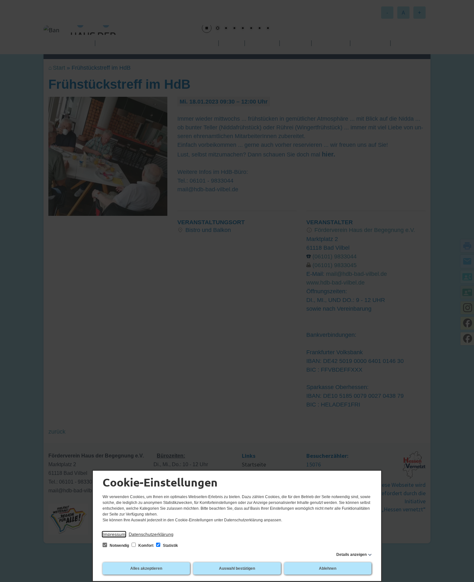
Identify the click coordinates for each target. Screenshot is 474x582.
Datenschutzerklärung (151, 534)
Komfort (145, 545)
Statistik (170, 545)
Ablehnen (327, 568)
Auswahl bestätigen (237, 568)
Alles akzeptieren (146, 568)
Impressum (114, 534)
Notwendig (119, 545)
